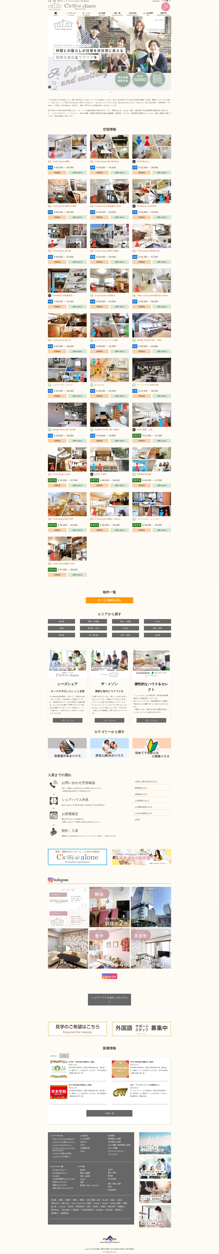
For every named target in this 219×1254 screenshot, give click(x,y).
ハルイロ (62, 1206)
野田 (88, 1206)
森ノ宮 (105, 1200)
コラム (82, 1151)
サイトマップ (113, 1154)
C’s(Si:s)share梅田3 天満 (63, 563)
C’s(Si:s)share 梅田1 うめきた (108, 519)
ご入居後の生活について (143, 807)
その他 (137, 819)
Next (167, 53)
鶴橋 (125, 1203)
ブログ (82, 1145)
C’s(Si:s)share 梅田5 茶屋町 (107, 251)
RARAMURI (80, 1206)
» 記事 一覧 (109, 1113)
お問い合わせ (77, 173)
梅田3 (68, 1200)
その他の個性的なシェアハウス (63, 1179)
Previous (52, 53)
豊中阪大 (76, 1210)
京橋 (61, 628)
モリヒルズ (99, 385)
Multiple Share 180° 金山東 (64, 429)
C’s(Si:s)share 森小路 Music (107, 161)
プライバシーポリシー (116, 1151)
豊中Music (55, 1210)
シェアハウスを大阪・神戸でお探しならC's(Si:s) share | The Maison (109, 1249)
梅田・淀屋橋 (93, 621)
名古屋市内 (112, 1190)
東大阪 (61, 635)
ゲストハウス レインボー (148, 519)
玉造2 (119, 1200)
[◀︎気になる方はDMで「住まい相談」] (109, 907)
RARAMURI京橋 (144, 474)
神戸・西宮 (125, 635)
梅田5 (82, 1200)
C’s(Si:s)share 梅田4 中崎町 (64, 206)
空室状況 (57, 173)
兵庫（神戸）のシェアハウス (62, 1188)
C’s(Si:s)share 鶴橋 (60, 161)
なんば (157, 621)
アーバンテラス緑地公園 (147, 385)
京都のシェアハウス (59, 1185)
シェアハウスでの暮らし (61, 1156)
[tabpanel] (109, 53)
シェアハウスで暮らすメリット (63, 1142)
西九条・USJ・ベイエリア (89, 1185)
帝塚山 (103, 1206)
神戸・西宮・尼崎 (114, 1183)
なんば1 (96, 1203)
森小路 (70, 1206)
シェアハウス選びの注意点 (62, 1153)
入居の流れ (84, 1135)
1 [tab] (108, 92)
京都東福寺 (65, 1213)
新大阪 (61, 621)
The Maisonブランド (59, 1173)
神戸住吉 (109, 1210)
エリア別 (81, 1166)
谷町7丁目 (65, 1203)
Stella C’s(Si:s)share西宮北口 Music (152, 295)
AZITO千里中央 (87, 1210)
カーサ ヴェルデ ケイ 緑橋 (106, 340)
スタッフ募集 (113, 1148)
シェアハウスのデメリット (62, 1145)
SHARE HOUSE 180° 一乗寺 (149, 340)
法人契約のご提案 (114, 1142)
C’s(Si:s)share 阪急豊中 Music (108, 206)
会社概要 (111, 1135)
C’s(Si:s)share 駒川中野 (62, 519)
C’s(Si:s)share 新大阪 (61, 251)
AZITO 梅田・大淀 (145, 429)
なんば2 (105, 1203)
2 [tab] (111, 92)
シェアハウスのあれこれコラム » (109, 999)
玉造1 (113, 1200)
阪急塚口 (54, 1213)
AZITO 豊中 (66, 1210)
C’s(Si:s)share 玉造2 (61, 474)
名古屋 (157, 635)
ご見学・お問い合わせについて (146, 781)
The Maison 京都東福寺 (62, 295)
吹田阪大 (121, 1206)
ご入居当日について (142, 800)
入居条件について (141, 794)
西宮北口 (118, 1210)
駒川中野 (111, 1206)
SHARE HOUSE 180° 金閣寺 (107, 429)
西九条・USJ (93, 628)
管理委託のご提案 (114, 1139)
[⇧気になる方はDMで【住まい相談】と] (151, 907)
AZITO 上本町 (101, 474)
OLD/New (99, 1210)
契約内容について (141, 788)
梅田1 (61, 1200)
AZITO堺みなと (143, 161)
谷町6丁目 (55, 1203)
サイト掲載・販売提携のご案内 (119, 1145)
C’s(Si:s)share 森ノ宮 (61, 340)
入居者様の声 (85, 1148)
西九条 (95, 1206)
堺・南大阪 (93, 635)
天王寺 (125, 628)
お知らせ (83, 1142)
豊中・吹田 (157, 628)
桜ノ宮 (53, 1206)
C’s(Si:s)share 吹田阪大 (105, 295)
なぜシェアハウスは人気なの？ (63, 1139)
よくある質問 (85, 1139)
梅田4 (75, 1200)
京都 (109, 1187)
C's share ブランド (59, 1170)
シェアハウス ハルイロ (62, 385)
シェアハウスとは (56, 1135)
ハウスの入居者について (143, 813)
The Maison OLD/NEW (146, 206)
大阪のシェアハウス (59, 1182)
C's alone (55, 1176)
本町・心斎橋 (125, 621)
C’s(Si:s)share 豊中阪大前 (148, 251)
